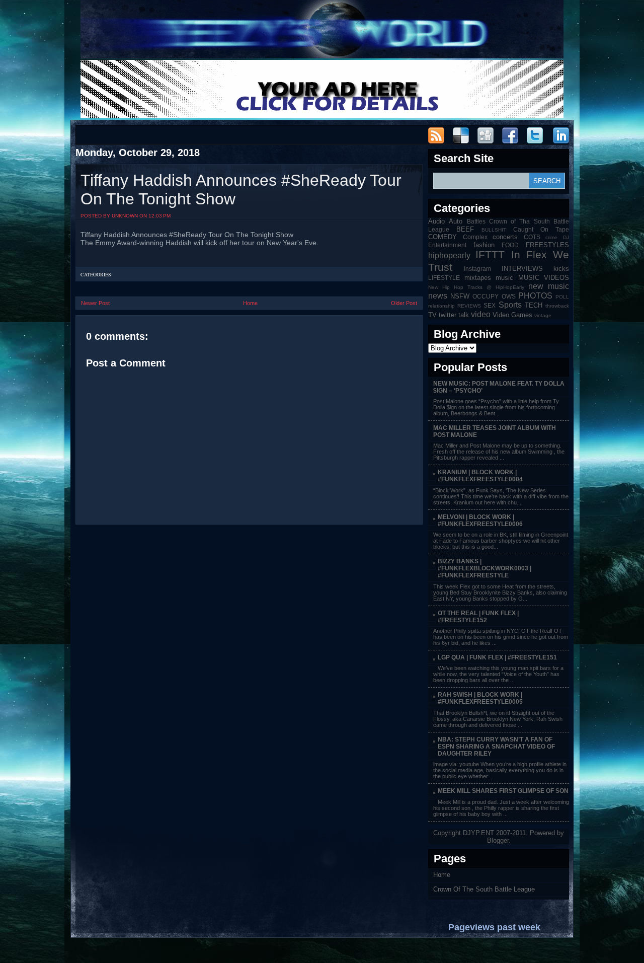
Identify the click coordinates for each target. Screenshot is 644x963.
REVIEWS (469, 306)
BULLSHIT (493, 230)
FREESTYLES (547, 245)
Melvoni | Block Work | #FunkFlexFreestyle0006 (480, 520)
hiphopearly (449, 255)
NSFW (459, 296)
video (481, 314)
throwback (557, 306)
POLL (562, 297)
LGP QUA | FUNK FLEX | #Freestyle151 (497, 657)
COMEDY (442, 237)
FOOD (510, 245)
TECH (533, 305)
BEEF (465, 229)
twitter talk (454, 315)
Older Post (404, 303)
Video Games (512, 315)
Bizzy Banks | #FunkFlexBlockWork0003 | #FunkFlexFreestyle (484, 568)
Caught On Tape (541, 229)
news (437, 295)
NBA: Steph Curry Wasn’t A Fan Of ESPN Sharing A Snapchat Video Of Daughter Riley (496, 746)
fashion (484, 245)
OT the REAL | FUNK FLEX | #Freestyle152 (478, 617)
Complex (475, 237)
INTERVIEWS (522, 268)
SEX (490, 305)
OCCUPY (485, 296)
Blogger (498, 840)
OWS (509, 296)
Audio (436, 221)
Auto (455, 221)
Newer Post (95, 303)
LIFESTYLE (444, 277)
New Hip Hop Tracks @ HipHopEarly (476, 287)
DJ (566, 237)
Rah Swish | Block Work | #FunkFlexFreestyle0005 (480, 698)
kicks (561, 268)
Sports (510, 305)
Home (250, 303)
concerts (505, 237)
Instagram (477, 268)
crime (551, 237)
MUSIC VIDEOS (544, 277)
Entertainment (447, 245)
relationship (441, 306)
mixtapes (477, 277)
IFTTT (490, 254)
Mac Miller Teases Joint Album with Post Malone (494, 431)
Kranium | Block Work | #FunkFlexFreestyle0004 (480, 476)
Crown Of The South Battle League (484, 889)
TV (432, 315)
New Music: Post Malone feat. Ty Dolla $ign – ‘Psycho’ (499, 387)
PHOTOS (535, 295)
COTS (532, 237)
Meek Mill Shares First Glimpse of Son (503, 790)
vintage (542, 315)
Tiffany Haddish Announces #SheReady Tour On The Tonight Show (240, 189)
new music (548, 286)
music (504, 277)
